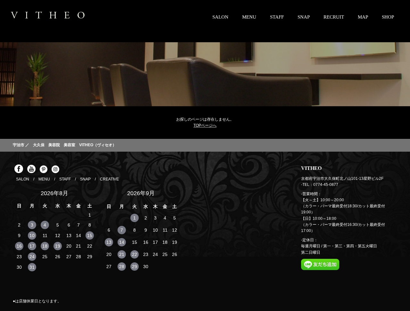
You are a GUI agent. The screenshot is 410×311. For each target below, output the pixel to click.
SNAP (304, 17)
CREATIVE (109, 179)
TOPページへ (205, 125)
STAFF (277, 17)
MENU (249, 17)
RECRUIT (334, 17)
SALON (220, 17)
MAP (363, 17)
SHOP (388, 17)
